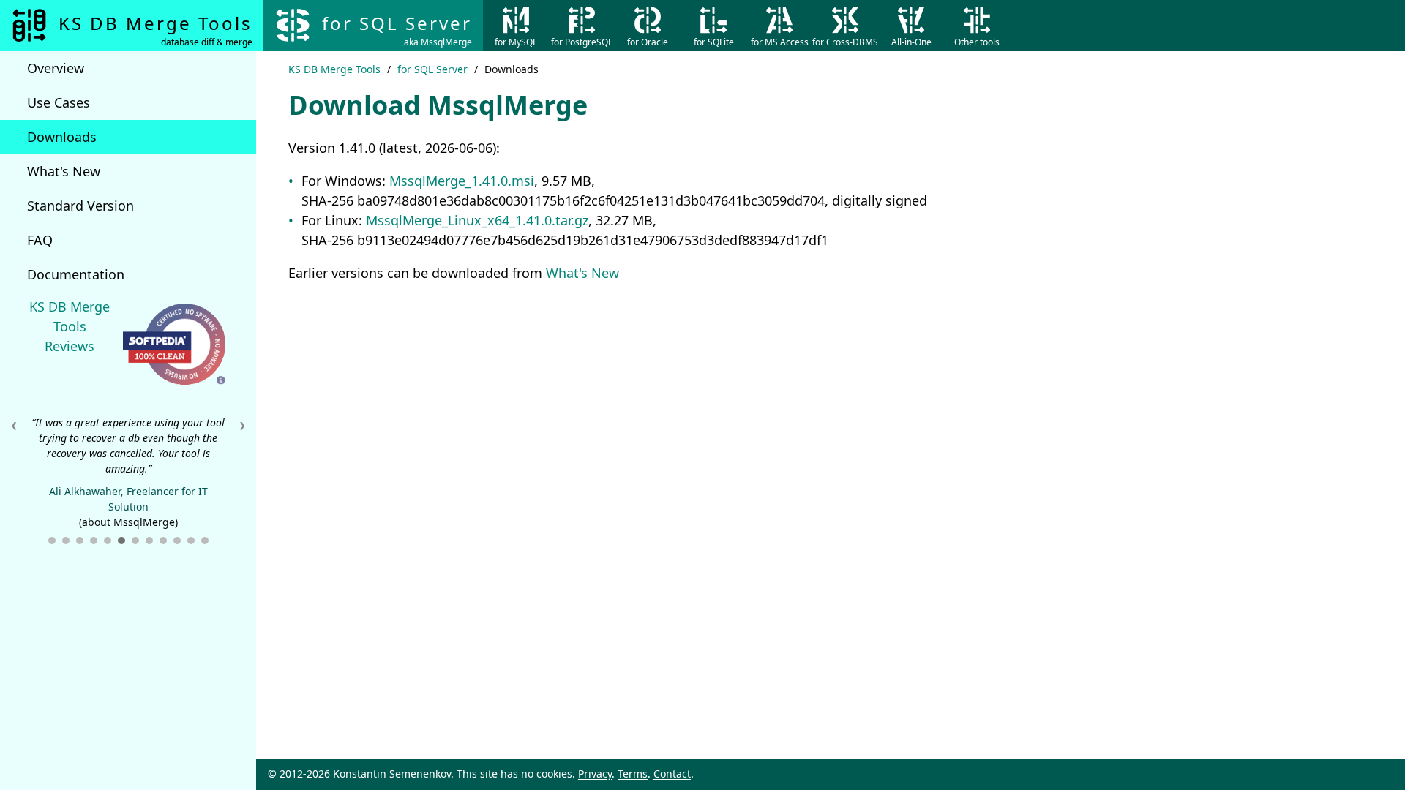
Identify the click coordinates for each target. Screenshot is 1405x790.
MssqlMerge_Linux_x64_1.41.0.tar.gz (477, 220)
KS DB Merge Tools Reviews (69, 326)
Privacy (595, 773)
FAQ (40, 240)
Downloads (62, 137)
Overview (55, 68)
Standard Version (80, 205)
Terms (633, 773)
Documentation (75, 274)
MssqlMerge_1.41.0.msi (461, 180)
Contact (672, 773)
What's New (63, 171)
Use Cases (58, 102)
